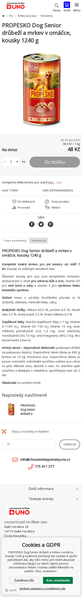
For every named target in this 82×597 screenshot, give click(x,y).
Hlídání (56, 207)
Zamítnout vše (24, 580)
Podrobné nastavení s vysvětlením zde (41, 588)
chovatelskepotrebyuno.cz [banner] (15, 7)
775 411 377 (44, 466)
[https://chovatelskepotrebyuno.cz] (3, 16)
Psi (11, 15)
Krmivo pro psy (27, 15)
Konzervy (47, 15)
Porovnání (24, 207)
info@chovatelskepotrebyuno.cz (45, 459)
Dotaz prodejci (60, 201)
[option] (41, 89)
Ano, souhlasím (58, 580)
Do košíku (55, 162)
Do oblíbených (26, 201)
